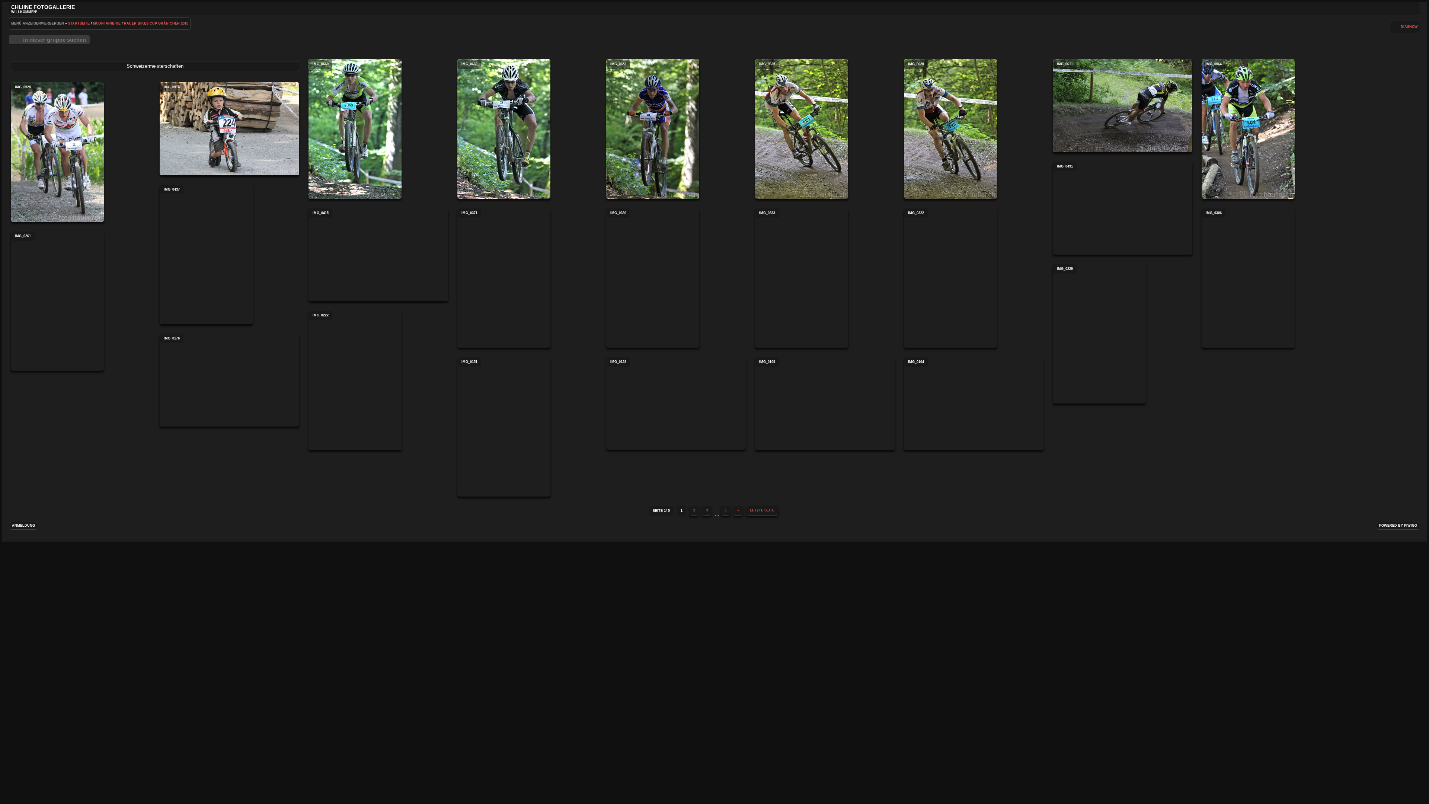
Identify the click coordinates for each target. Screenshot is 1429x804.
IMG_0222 (355, 380)
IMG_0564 (1248, 129)
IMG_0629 (950, 129)
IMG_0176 (229, 380)
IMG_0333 (801, 278)
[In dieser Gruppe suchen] (1394, 27)
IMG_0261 (57, 301)
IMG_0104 (973, 403)
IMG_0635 (801, 129)
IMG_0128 (676, 403)
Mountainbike (107, 23)
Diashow (1409, 27)
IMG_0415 (378, 254)
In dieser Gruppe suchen (54, 39)
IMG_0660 (503, 129)
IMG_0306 (1248, 278)
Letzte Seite (762, 510)
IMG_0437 (206, 254)
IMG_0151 (503, 427)
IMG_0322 (950, 278)
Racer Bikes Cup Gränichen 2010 (156, 23)
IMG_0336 (652, 278)
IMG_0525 (57, 152)
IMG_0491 (1122, 208)
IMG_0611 (1122, 105)
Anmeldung (23, 525)
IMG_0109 (825, 403)
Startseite (79, 23)
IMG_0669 (355, 129)
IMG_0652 (652, 129)
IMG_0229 (1099, 333)
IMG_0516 (229, 128)
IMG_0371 (503, 278)
